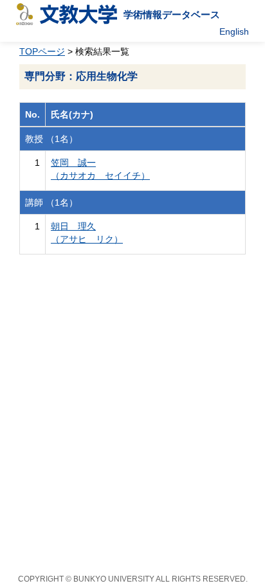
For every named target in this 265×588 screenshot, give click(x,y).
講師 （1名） (51, 202)
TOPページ (42, 51)
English (234, 31)
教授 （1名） (51, 139)
